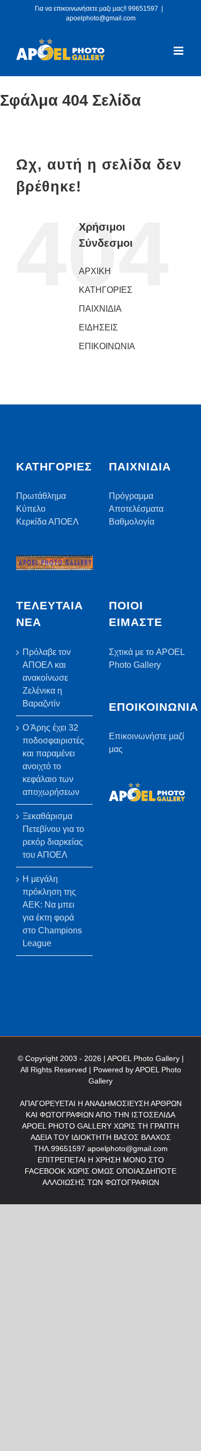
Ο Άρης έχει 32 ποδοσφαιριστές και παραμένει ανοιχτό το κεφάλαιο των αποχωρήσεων (53, 760)
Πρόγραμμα (131, 495)
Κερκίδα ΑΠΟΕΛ (47, 521)
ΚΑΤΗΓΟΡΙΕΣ (105, 289)
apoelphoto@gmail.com (101, 18)
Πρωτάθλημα (41, 495)
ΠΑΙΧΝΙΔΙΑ (100, 308)
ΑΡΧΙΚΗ (95, 271)
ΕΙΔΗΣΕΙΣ (98, 327)
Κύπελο (31, 508)
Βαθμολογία (131, 521)
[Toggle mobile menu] (179, 50)
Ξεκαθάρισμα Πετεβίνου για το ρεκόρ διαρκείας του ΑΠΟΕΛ (53, 835)
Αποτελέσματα (136, 508)
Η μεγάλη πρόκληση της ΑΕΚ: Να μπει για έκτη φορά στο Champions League (52, 911)
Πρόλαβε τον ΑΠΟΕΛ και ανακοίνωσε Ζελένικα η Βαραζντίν (47, 677)
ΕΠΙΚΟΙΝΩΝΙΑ (107, 346)
